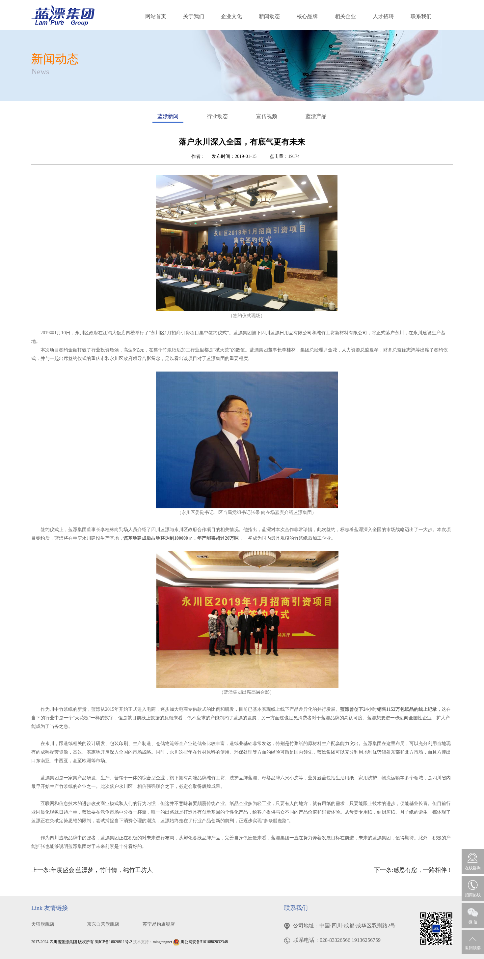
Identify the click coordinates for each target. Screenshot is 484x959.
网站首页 (155, 16)
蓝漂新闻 (167, 116)
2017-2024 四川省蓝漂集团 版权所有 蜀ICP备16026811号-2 (81, 942)
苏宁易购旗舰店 (159, 924)
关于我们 (193, 16)
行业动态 (217, 116)
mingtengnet (162, 942)
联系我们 (421, 16)
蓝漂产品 (316, 116)
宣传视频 (266, 116)
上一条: (92, 870)
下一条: (413, 870)
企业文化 (231, 16)
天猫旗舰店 (42, 924)
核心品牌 (307, 16)
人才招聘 (383, 16)
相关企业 (345, 16)
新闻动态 (269, 16)
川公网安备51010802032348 (203, 942)
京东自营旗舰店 (103, 924)
